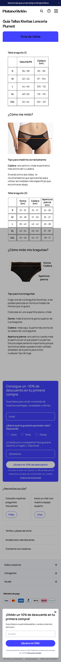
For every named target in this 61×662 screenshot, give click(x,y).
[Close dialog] (55, 612)
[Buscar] (40, 10)
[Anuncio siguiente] (59, 3)
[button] (55, 10)
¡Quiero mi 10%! (30, 643)
